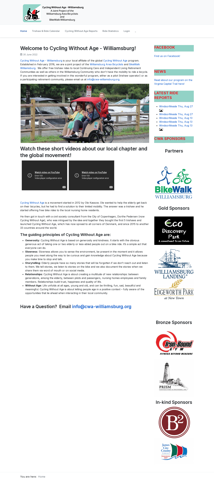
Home (23, 30)
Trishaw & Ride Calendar (46, 30)
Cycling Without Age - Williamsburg (41, 60)
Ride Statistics (110, 30)
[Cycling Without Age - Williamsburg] (53, 12)
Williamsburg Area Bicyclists (106, 64)
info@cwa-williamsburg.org (103, 79)
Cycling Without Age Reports (81, 30)
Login (127, 30)
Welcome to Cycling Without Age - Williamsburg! (78, 48)
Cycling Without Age (115, 60)
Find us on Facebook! (167, 56)
